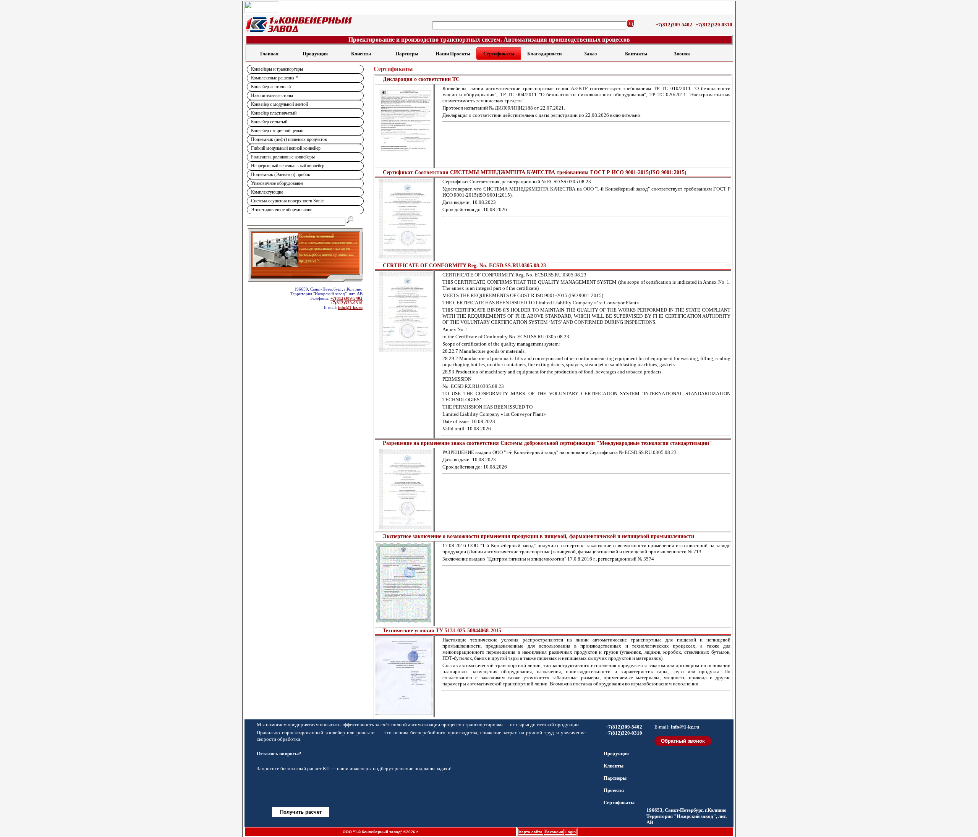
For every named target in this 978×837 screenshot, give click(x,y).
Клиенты (361, 54)
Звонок (682, 54)
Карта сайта (530, 832)
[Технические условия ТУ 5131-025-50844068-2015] (404, 675)
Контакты (636, 54)
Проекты (614, 790)
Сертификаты (498, 54)
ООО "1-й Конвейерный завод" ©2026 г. (381, 832)
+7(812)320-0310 (714, 24)
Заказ (590, 54)
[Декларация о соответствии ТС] (404, 125)
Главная (269, 54)
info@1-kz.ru (350, 307)
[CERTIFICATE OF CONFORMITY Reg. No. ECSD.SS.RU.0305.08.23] (404, 311)
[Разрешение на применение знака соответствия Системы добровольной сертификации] (404, 489)
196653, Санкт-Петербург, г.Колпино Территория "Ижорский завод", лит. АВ (686, 816)
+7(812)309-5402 (674, 24)
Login (570, 832)
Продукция (315, 54)
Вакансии (554, 832)
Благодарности (544, 54)
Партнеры (406, 54)
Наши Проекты (453, 54)
